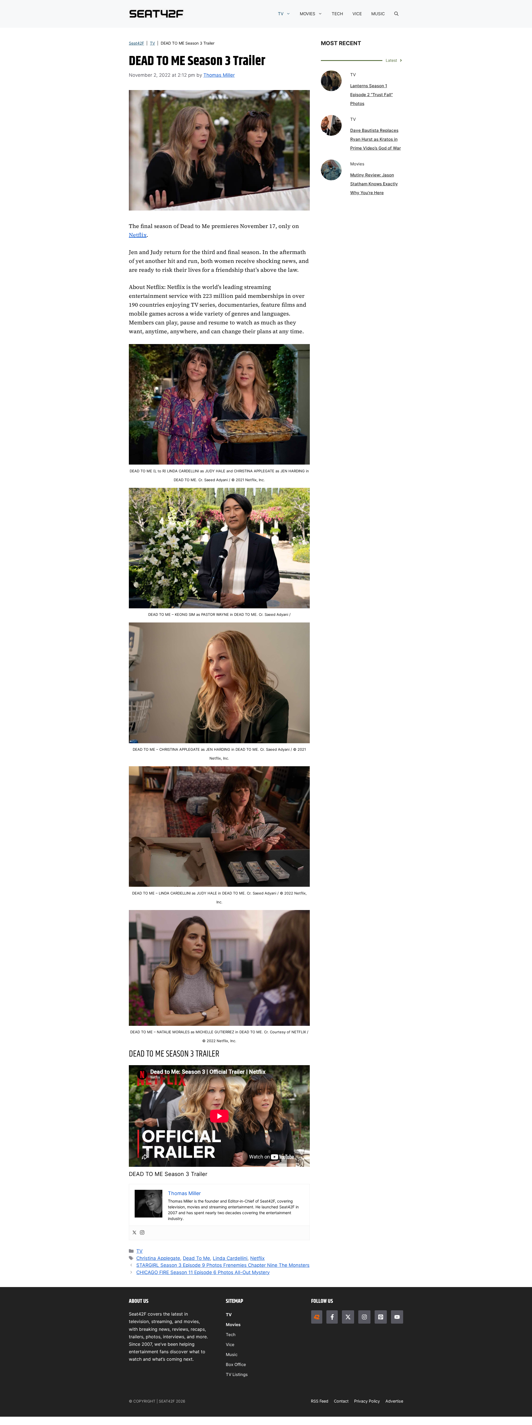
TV (280, 13)
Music (231, 1354)
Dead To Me (196, 1258)
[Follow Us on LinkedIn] (381, 1317)
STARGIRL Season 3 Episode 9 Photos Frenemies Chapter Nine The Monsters (223, 1265)
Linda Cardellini (230, 1258)
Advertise (394, 1401)
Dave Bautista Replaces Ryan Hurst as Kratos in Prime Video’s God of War (375, 139)
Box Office (236, 1364)
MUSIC (378, 13)
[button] (396, 14)
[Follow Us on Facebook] (331, 1317)
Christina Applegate (158, 1258)
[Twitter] (134, 1233)
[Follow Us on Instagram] (364, 1317)
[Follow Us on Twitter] (348, 1317)
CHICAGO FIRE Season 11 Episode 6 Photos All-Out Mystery (203, 1272)
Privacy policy (367, 1401)
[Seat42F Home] (316, 1317)
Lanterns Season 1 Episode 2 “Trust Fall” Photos (371, 94)
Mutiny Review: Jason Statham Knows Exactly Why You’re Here (374, 183)
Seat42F (136, 43)
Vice (230, 1344)
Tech (231, 1334)
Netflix (138, 235)
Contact (341, 1401)
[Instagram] (142, 1233)
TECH (337, 13)
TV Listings (237, 1374)
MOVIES (307, 13)
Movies (233, 1324)
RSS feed (319, 1401)
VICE (357, 13)
